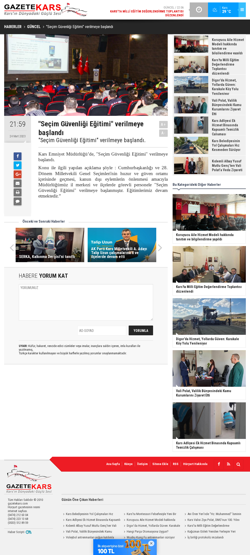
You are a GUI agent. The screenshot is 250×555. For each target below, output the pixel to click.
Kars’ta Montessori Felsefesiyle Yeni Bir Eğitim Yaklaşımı (149, 514)
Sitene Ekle (160, 464)
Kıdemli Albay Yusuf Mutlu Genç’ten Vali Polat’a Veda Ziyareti (89, 526)
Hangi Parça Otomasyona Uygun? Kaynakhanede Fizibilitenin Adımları (145, 532)
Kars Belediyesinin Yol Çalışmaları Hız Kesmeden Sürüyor (87, 514)
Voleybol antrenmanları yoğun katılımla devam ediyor (88, 537)
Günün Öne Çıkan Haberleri (82, 499)
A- (163, 133)
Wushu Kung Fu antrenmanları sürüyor (151, 537)
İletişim (142, 464)
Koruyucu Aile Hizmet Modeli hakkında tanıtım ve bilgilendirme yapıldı (148, 520)
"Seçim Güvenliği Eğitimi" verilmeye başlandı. (92, 140)
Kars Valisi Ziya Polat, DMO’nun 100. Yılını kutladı (211, 520)
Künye (128, 464)
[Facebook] (17, 156)
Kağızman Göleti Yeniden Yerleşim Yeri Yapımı (209, 532)
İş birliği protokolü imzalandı (206, 537)
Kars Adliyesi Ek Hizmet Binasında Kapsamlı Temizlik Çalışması (91, 520)
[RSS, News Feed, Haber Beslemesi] (228, 464)
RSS (175, 464)
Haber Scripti (16, 532)
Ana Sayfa (113, 464)
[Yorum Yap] (17, 201)
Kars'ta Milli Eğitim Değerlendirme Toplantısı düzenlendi (206, 526)
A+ (163, 124)
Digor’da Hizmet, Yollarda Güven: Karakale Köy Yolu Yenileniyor (151, 526)
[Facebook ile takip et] (219, 464)
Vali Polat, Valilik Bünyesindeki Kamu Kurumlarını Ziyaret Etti (87, 532)
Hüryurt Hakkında (195, 464)
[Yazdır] (17, 192)
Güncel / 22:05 (143, 11)
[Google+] (17, 174)
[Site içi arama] (238, 464)
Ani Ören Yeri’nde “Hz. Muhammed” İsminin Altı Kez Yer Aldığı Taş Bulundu (212, 514)
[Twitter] (17, 165)
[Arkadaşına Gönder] (17, 183)
